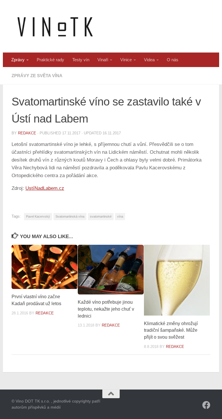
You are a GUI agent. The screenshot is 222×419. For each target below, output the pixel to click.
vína (120, 216)
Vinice (126, 59)
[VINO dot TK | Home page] (55, 26)
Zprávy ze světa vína (37, 75)
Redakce (27, 133)
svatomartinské (101, 216)
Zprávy (18, 59)
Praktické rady (50, 59)
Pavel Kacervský (38, 216)
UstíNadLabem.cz (44, 188)
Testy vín (80, 59)
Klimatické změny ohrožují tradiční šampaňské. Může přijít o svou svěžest (171, 330)
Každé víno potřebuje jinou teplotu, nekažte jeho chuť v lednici (106, 309)
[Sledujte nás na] (206, 405)
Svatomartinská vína (70, 216)
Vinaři (102, 59)
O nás (172, 59)
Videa (149, 59)
